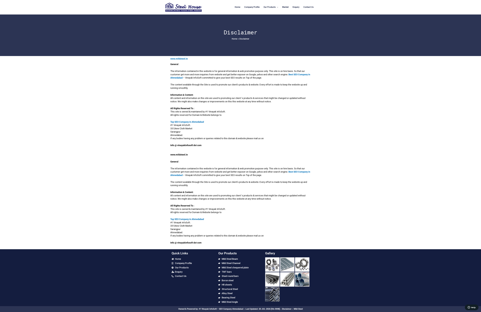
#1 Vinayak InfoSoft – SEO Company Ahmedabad (221, 309)
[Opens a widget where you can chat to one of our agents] (471, 307)
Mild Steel (298, 309)
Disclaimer (286, 309)
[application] (277, 7)
